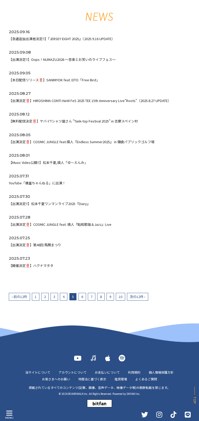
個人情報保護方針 (161, 372)
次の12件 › (137, 296)
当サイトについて (37, 372)
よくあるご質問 (146, 379)
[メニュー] (9, 413)
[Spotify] (122, 358)
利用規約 (134, 372)
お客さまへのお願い (56, 379)
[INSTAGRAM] (159, 414)
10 (120, 296)
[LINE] (188, 414)
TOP (195, 400)
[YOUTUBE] (77, 358)
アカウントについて (73, 372)
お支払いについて (107, 372)
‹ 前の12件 (19, 296)
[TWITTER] (144, 414)
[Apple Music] (107, 358)
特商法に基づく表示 (92, 379)
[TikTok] (173, 414)
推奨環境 (121, 379)
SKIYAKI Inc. (133, 394)
